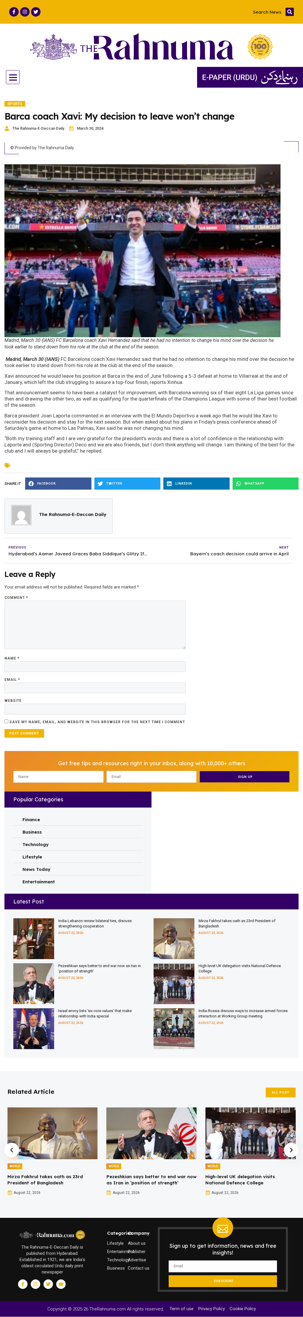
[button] (290, 12)
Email (12, 680)
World (14, 1166)
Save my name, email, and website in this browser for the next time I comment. (97, 722)
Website (13, 701)
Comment (16, 598)
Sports (14, 104)
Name (12, 658)
